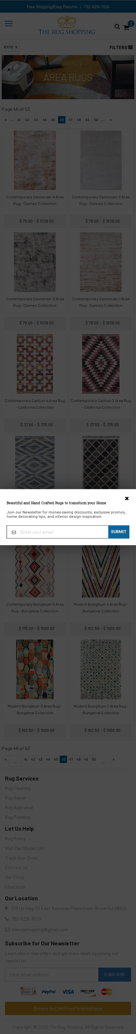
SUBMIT (118, 531)
